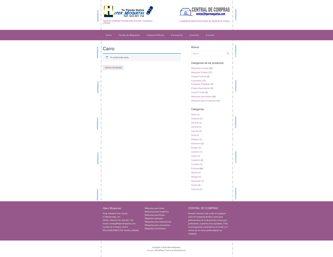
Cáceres (195, 151)
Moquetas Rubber (199, 72)
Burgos (194, 147)
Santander (196, 180)
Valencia (195, 189)
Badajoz (195, 139)
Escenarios (177, 35)
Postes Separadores (200, 88)
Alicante (195, 122)
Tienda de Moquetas (129, 35)
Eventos (210, 35)
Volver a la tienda (113, 67)
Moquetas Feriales (199, 68)
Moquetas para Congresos (203, 100)
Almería (194, 126)
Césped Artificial (155, 35)
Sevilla (194, 184)
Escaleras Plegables (200, 83)
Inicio (109, 35)
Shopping (151, 250)
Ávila (193, 135)
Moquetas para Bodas (201, 96)
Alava (194, 114)
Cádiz (194, 155)
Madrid (194, 172)
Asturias (195, 130)
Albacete (195, 118)
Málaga (194, 176)
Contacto (194, 35)
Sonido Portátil (198, 92)
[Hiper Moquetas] (128, 16)
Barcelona (196, 143)
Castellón (195, 160)
